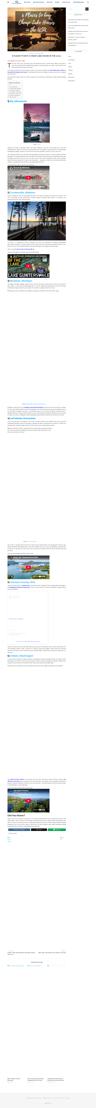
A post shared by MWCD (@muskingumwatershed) (28, 641)
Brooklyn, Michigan (21, 280)
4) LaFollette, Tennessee (15, 92)
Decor (69, 56)
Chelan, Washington (21, 655)
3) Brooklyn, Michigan (14, 90)
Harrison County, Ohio (22, 582)
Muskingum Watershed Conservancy (20, 587)
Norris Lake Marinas (32, 541)
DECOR (49, 2)
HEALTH (27, 2)
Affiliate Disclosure (47, 1098)
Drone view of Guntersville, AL (25, 249)
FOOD (57, 2)
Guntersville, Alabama (22, 192)
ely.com (38, 144)
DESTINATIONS (38, 2)
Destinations (40, 53)
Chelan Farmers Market (17, 779)
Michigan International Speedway (33, 407)
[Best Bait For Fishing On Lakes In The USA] (63, 893)
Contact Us (67, 1098)
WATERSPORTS (78, 2)
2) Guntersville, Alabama (15, 88)
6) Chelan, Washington (14, 95)
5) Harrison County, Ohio (15, 93)
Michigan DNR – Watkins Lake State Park (35, 404)
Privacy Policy (61, 1098)
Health (70, 67)
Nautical (70, 73)
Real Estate (71, 77)
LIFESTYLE (66, 2)
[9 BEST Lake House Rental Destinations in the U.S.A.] (10, 893)
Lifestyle (32, 53)
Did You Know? (12, 97)
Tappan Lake (25, 585)
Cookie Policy (55, 1098)
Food (69, 63)
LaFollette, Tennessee (23, 418)
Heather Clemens (13, 833)
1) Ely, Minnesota (13, 87)
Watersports (71, 80)
